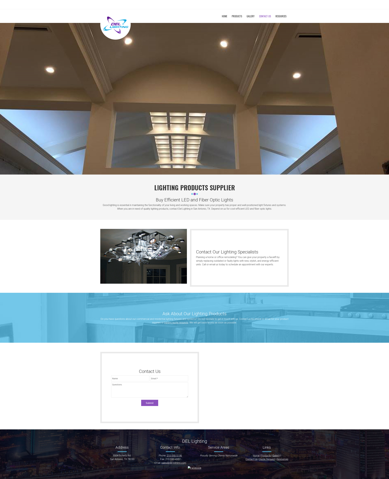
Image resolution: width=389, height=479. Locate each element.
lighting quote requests (176, 322)
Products (266, 455)
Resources (282, 459)
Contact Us (251, 459)
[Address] (194, 4)
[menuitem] (224, 16)
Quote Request (267, 459)
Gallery (276, 455)
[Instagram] (203, 4)
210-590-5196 (174, 455)
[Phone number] (185, 4)
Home (256, 455)
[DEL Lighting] (115, 24)
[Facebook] (199, 4)
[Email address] (190, 4)
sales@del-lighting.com (173, 462)
